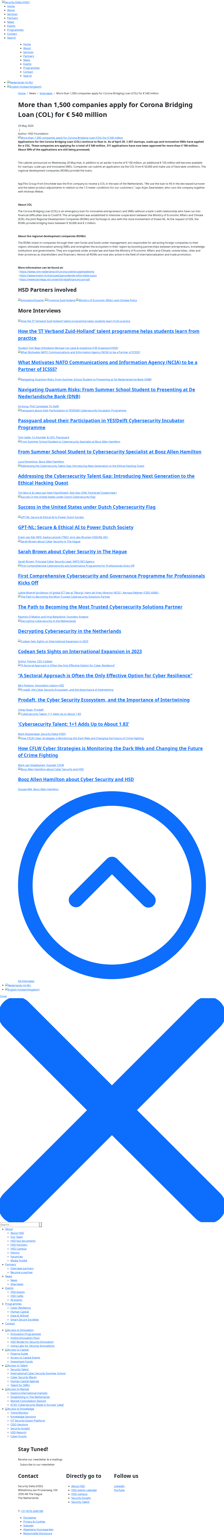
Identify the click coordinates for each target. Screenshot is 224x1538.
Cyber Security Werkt (23, 1377)
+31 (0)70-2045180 (32, 1511)
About (9, 1229)
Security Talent (19, 1369)
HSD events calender (84, 1490)
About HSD (17, 1233)
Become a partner (21, 1272)
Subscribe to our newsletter (37, 1464)
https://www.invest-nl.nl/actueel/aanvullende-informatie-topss (58, 275)
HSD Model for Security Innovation (32, 1342)
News (8, 1276)
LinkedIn (119, 1486)
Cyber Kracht (18, 1436)
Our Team (16, 1237)
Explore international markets (29, 1393)
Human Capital (19, 1312)
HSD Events (17, 1292)
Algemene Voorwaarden (38, 1529)
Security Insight (20, 1428)
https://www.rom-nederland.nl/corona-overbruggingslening (57, 271)
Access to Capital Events (25, 1357)
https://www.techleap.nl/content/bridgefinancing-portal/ (55, 279)
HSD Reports (18, 1432)
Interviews (16, 1284)
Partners (10, 1264)
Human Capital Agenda (24, 1381)
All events (16, 1300)
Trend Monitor (19, 1413)
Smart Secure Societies (24, 1319)
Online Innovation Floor (25, 1338)
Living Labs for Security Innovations (32, 1346)
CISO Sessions (19, 1424)
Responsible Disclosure (37, 1533)
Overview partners (22, 1268)
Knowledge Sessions (23, 1416)
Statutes (28, 1525)
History (15, 1252)
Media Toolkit (18, 1260)
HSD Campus (18, 1249)
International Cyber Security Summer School (38, 1373)
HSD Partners (18, 1245)
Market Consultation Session (28, 1401)
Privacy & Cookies (34, 1521)
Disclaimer (29, 1517)
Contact (10, 1323)
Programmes (13, 1304)
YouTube (119, 1490)
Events (9, 1288)
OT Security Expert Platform (27, 1420)
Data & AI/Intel (19, 1315)
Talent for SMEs (20, 1385)
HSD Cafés (16, 1296)
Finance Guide (19, 1353)
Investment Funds (21, 1361)
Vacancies (16, 1256)
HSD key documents (23, 1241)
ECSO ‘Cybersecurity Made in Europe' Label (37, 1405)
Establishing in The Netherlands (30, 1397)
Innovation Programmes (25, 1334)
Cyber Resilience (20, 1308)
